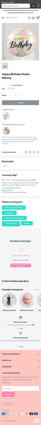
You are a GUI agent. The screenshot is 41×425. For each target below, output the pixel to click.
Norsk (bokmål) (7, 404)
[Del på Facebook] (26, 152)
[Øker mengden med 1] (21, 95)
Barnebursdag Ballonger (13, 207)
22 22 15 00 (8, 190)
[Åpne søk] (29, 18)
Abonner (8, 394)
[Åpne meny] (3, 18)
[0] (37, 18)
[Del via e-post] (37, 152)
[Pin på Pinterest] (30, 152)
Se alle (36, 290)
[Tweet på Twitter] (33, 152)
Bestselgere (9, 213)
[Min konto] (33, 18)
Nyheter (27, 223)
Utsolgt (20, 103)
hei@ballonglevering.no (12, 188)
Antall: (4, 95)
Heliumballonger (11, 223)
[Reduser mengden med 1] (10, 95)
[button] (38, 6)
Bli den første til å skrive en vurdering (20, 265)
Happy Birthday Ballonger (14, 218)
